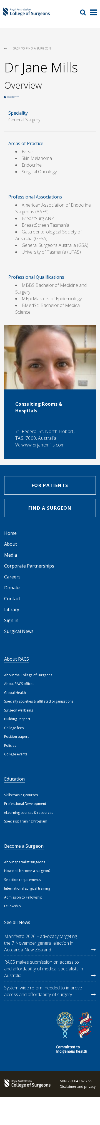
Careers (12, 577)
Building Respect (17, 719)
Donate (12, 588)
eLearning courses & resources (28, 812)
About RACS (16, 659)
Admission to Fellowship (23, 897)
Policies (10, 745)
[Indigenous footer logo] (75, 1033)
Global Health (15, 692)
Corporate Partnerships (29, 566)
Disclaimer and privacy (78, 1086)
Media (10, 555)
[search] (85, 12)
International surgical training (27, 888)
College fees (14, 727)
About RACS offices (19, 683)
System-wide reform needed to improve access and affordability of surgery (43, 991)
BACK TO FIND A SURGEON (32, 48)
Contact (12, 598)
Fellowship (12, 906)
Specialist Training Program (25, 821)
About (10, 544)
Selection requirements (22, 879)
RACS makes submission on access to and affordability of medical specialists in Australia (43, 969)
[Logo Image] (26, 14)
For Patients (50, 485)
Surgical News (19, 631)
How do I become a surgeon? (27, 870)
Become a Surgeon (24, 846)
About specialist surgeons (24, 862)
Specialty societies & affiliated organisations (38, 701)
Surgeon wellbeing (18, 710)
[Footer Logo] (26, 1083)
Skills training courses (21, 795)
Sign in (11, 620)
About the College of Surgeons (28, 675)
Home (10, 533)
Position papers (16, 736)
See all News (17, 922)
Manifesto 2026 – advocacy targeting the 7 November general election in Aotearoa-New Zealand (40, 943)
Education (14, 779)
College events (15, 754)
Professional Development (25, 803)
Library (11, 609)
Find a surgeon (49, 508)
